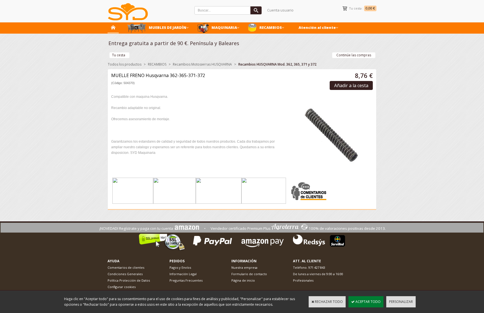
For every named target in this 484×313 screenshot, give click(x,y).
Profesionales (303, 280)
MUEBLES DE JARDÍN (167, 27)
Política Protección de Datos (129, 280)
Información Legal (183, 274)
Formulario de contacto (249, 274)
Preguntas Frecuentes (186, 280)
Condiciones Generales (125, 274)
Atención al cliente (317, 27)
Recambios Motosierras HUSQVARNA (202, 64)
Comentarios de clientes (126, 267)
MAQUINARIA (224, 27)
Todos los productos (124, 64)
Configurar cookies (122, 287)
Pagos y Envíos (180, 267)
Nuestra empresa (244, 267)
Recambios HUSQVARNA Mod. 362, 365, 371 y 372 (277, 64)
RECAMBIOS (270, 27)
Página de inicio (243, 280)
